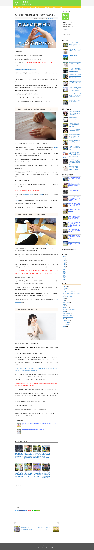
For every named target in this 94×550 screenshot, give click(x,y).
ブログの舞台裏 (66, 324)
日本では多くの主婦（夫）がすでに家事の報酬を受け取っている (74, 168)
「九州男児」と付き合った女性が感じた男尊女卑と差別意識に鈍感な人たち (74, 162)
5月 (65, 262)
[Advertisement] (36, 496)
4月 (65, 263)
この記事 (56, 147)
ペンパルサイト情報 (67, 296)
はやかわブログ (22, 2)
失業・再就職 (66, 302)
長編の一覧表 (55, 7)
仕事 (64, 300)
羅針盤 (64, 311)
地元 (64, 305)
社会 (64, 298)
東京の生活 (65, 307)
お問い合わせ (62, 7)
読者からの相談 (66, 313)
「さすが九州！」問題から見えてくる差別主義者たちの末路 (74, 125)
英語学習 (65, 288)
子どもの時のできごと (52, 18)
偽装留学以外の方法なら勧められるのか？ (74, 118)
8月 (65, 258)
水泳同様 (41, 194)
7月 (65, 259)
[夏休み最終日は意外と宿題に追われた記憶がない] (25, 510)
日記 (64, 318)
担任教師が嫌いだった (28, 194)
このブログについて (28, 7)
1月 (65, 267)
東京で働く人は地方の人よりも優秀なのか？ (74, 141)
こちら (67, 29)
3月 (65, 264)
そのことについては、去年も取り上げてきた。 (25, 69)
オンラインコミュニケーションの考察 (71, 293)
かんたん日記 (66, 320)
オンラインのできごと (68, 291)
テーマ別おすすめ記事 (47, 7)
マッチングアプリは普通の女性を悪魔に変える (74, 130)
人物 (64, 304)
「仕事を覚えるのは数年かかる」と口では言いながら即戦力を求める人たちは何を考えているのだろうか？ (71, 155)
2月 (65, 266)
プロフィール (20, 7)
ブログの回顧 (66, 322)
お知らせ (65, 286)
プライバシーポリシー (47, 545)
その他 (64, 326)
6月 (65, 260)
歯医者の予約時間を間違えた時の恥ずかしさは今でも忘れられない (74, 136)
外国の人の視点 (66, 290)
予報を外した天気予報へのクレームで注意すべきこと (74, 148)
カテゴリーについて (37, 7)
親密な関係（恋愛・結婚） (69, 309)
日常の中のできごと (67, 315)
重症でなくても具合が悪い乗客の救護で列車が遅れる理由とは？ (74, 113)
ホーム (14, 7)
